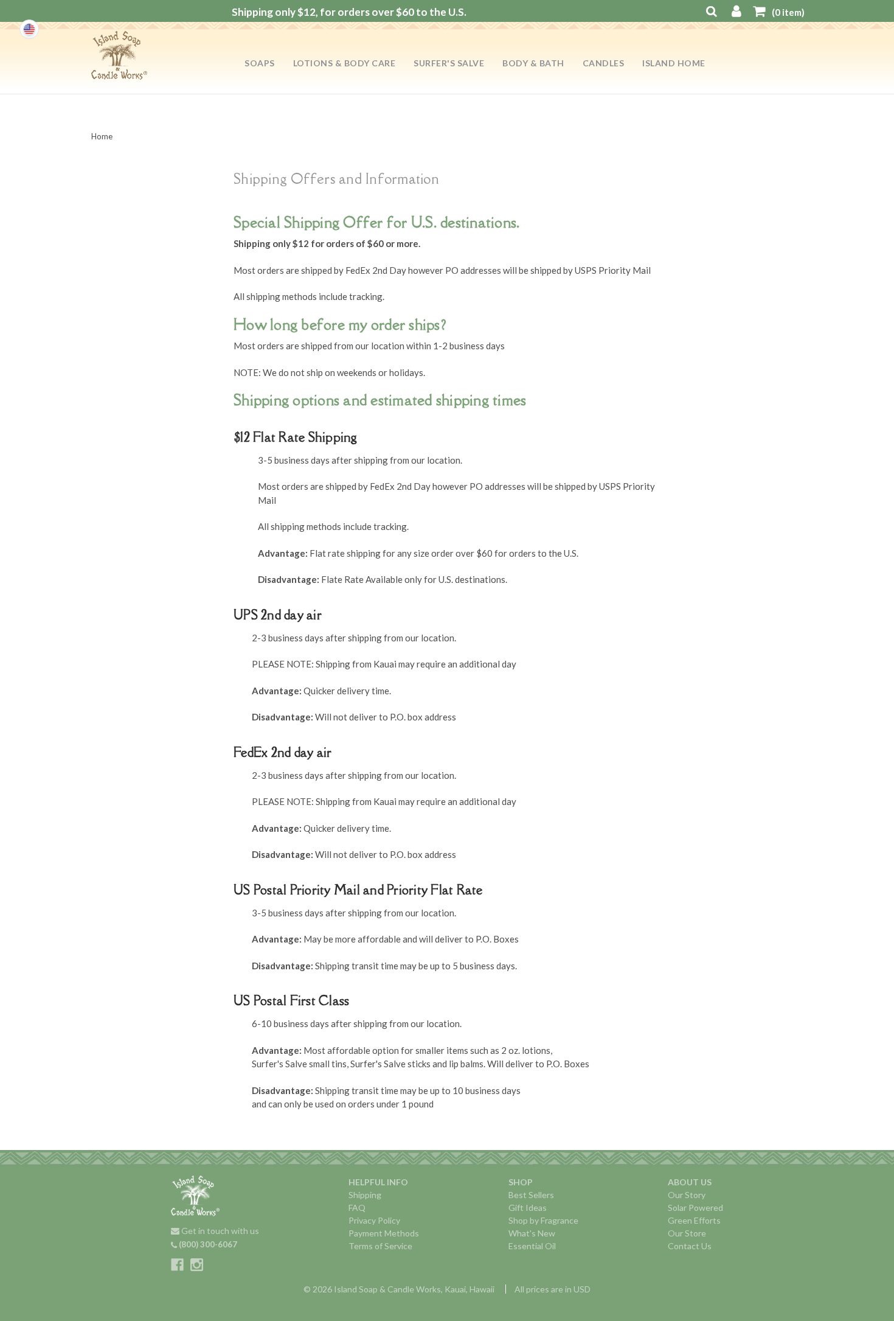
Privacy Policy (374, 1220)
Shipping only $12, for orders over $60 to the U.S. (349, 11)
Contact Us (690, 1246)
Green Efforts (694, 1220)
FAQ (357, 1207)
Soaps (259, 63)
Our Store (687, 1233)
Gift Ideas (527, 1207)
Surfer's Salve (449, 63)
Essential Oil (532, 1246)
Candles (604, 63)
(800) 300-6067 (207, 1244)
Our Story (686, 1195)
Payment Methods (383, 1233)
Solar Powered (695, 1207)
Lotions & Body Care (344, 63)
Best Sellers (531, 1195)
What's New (531, 1233)
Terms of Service (380, 1246)
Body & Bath (533, 63)
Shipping (364, 1195)
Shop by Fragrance (543, 1220)
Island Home (673, 63)
